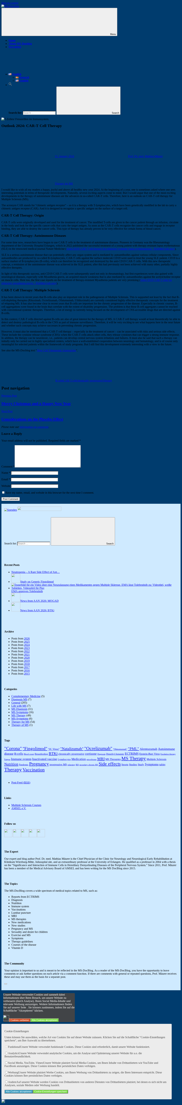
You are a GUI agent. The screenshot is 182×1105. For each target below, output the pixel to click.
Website (5, 485)
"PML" (133, 749)
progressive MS (58, 764)
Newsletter (15, 46)
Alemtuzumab (148, 749)
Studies (133, 764)
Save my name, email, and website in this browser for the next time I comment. (50, 492)
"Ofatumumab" (120, 749)
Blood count (29, 754)
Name (5, 472)
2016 (27, 670)
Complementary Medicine (26, 696)
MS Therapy (18, 715)
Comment (8, 466)
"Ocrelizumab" (98, 748)
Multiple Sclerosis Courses (26, 805)
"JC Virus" (54, 748)
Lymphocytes (64, 759)
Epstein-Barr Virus (149, 753)
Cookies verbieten (19, 1020)
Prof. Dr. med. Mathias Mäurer (145, 156)
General (15, 702)
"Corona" (13, 748)
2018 (27, 664)
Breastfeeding (41, 754)
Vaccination (34, 769)
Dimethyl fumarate (115, 754)
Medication (78, 759)
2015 (27, 673)
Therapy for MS (64, 183)
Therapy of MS (20, 724)
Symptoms (152, 764)
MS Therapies (113, 759)
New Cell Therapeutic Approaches (56, 350)
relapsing (71, 765)
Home (12, 40)
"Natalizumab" (72, 748)
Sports (124, 764)
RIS (77, 765)
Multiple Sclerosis (156, 759)
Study (141, 764)
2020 (27, 657)
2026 (27, 638)
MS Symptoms (19, 712)
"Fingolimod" (35, 748)
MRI (101, 759)
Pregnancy (39, 763)
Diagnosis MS (19, 699)
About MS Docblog (20, 43)
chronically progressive (90, 380)
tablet (162, 764)
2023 (27, 648)
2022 (27, 651)
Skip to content (9, 2)
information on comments (34, 426)
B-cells (59, 380)
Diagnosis (101, 754)
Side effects (110, 763)
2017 (27, 667)
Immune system (21, 759)
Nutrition (11, 764)
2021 (27, 654)
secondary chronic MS (88, 765)
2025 (27, 641)
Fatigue (7, 759)
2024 (27, 644)
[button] (10, 84)
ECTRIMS (132, 753)
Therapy (107, 380)
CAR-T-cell (70, 380)
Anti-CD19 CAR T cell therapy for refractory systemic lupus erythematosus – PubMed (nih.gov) (120, 248)
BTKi (53, 753)
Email (5, 479)
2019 (27, 660)
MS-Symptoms (19, 718)
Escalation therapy (168, 754)
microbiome (92, 759)
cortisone (91, 753)
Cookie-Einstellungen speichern (50, 1091)
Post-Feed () (20, 782)
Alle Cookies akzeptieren (44, 1020)
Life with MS (18, 705)
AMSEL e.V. (18, 808)
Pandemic (23, 764)
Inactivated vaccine (44, 759)
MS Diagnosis (19, 708)
